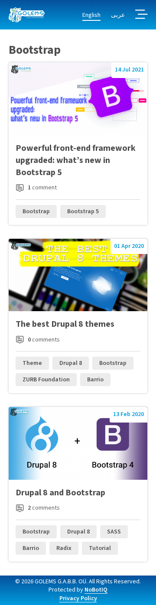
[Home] (27, 15)
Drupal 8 (70, 363)
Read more (78, 143)
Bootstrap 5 (83, 211)
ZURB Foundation (46, 379)
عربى (118, 15)
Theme (32, 363)
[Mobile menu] (141, 15)
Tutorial (100, 548)
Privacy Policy (78, 598)
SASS (114, 531)
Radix (64, 548)
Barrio (95, 379)
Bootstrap (36, 211)
